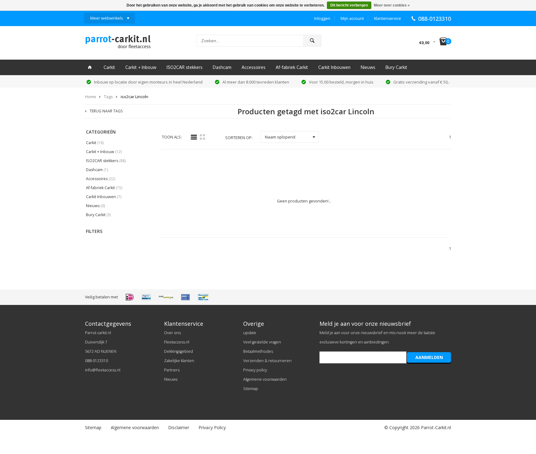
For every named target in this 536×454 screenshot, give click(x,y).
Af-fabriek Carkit (292, 67)
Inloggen (322, 18)
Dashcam (222, 67)
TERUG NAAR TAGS (106, 111)
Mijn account (352, 18)
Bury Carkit (396, 67)
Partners (172, 370)
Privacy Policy (212, 427)
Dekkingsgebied (178, 351)
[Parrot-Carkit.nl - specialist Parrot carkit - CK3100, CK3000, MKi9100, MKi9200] (118, 43)
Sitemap (250, 388)
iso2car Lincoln (134, 96)
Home (90, 96)
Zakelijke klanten (179, 360)
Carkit (109, 67)
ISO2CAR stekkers (185, 67)
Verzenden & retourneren (267, 360)
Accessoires (254, 67)
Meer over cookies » (392, 5)
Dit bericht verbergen (349, 5)
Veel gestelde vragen (262, 342)
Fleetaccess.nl (176, 342)
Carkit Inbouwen (334, 67)
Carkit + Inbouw (140, 67)
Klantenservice (387, 18)
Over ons (172, 332)
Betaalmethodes (258, 351)
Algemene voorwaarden (265, 379)
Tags (108, 96)
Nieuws (368, 67)
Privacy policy (255, 370)
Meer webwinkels (106, 18)
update (249, 332)
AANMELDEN (429, 357)
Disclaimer (178, 427)
